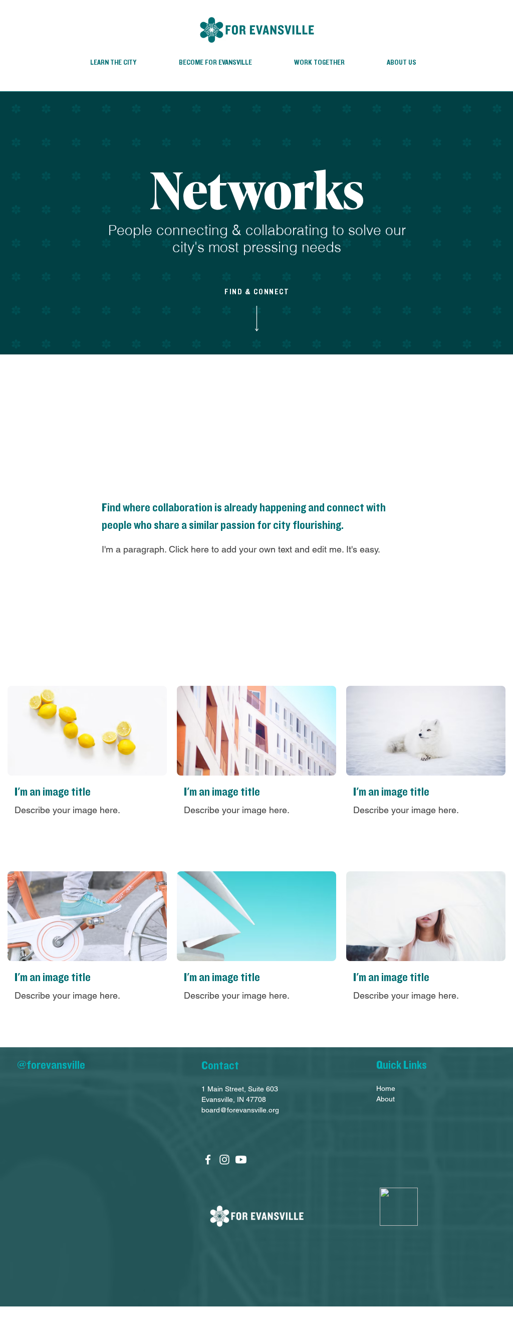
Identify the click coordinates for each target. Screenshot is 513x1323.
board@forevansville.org (240, 1110)
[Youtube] (240, 1159)
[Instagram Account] (224, 1159)
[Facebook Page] (207, 1159)
